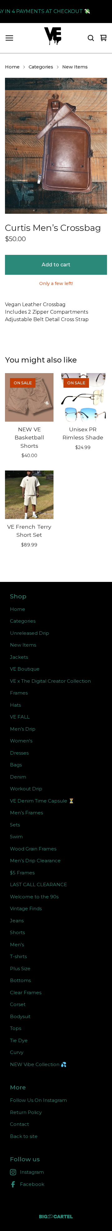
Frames (19, 693)
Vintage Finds (26, 908)
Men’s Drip (22, 729)
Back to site (24, 1136)
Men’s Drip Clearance (35, 861)
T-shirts (18, 956)
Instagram (32, 1172)
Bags (16, 765)
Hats (15, 705)
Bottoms (20, 980)
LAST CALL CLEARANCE (38, 884)
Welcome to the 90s (34, 897)
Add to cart (56, 265)
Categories (41, 67)
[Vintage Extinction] (52, 38)
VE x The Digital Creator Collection (50, 681)
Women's (21, 741)
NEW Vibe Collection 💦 (38, 1064)
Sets (15, 825)
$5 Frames (22, 873)
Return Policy (26, 1112)
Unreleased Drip (29, 633)
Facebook (32, 1184)
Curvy (16, 1052)
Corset (18, 1004)
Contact (19, 1124)
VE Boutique (25, 669)
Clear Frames (25, 992)
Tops (15, 1028)
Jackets (19, 657)
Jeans (17, 921)
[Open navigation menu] (9, 38)
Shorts (17, 932)
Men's (17, 945)
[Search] (90, 38)
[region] (56, 11)
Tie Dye (19, 1040)
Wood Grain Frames (33, 849)
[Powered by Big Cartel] (56, 1216)
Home (12, 67)
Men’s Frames (26, 813)
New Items (75, 67)
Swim (16, 837)
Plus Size (20, 968)
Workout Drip (26, 789)
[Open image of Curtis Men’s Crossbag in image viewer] (56, 146)
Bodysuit (20, 1016)
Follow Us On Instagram (38, 1100)
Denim (18, 777)
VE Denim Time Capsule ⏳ (42, 801)
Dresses (19, 753)
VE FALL (20, 717)
